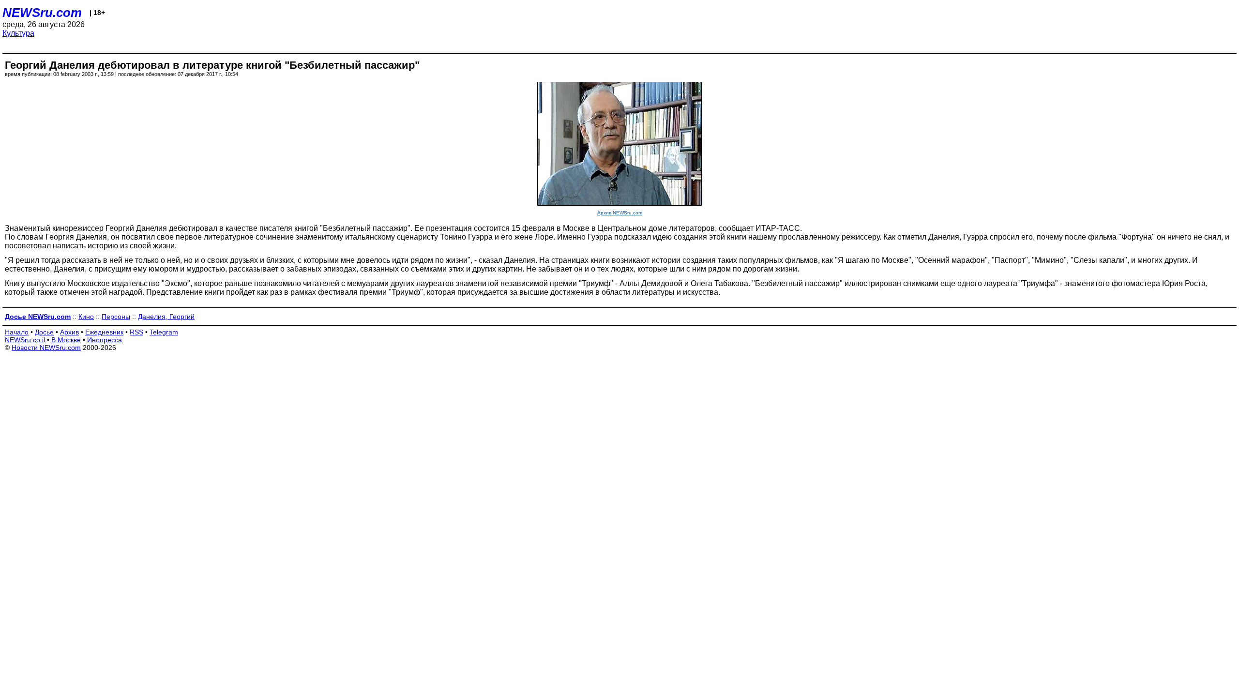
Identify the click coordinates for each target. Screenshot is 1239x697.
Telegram (164, 332)
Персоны (116, 316)
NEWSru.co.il (25, 340)
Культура (18, 33)
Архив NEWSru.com (619, 212)
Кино (86, 316)
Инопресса (104, 340)
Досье (44, 332)
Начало (17, 332)
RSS (136, 332)
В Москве (66, 340)
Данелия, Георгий (166, 316)
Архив (69, 332)
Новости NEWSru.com (46, 347)
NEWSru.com (42, 12)
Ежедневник (104, 332)
